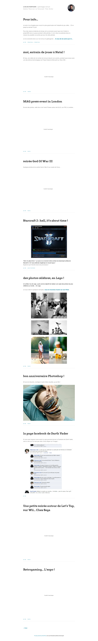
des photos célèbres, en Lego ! (43, 278)
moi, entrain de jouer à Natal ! (44, 52)
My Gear (51, 9)
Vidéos (29, 91)
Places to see (32, 9)
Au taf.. (25, 42)
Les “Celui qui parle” (40, 9)
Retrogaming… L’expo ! (39, 569)
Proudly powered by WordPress (40, 635)
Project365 (30, 42)
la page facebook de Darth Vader (45, 433)
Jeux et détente (31, 268)
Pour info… (30, 19)
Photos (46, 9)
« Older (25, 628)
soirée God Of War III (38, 161)
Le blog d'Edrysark (29, 7)
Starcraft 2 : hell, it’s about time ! (45, 220)
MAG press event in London (42, 101)
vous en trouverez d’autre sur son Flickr (56, 290)
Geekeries (25, 9)
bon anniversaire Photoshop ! (43, 376)
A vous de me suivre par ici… (64, 39)
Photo (29, 151)
